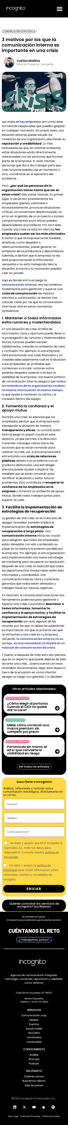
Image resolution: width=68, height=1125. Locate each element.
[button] (60, 9)
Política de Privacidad (30, 1116)
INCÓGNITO (34, 1071)
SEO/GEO (34, 1033)
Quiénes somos (34, 1076)
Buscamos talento (34, 1081)
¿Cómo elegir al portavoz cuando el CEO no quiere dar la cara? (27, 706)
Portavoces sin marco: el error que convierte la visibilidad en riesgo (27, 750)
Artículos (34, 1059)
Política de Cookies (51, 1116)
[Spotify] (53, 1107)
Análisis (34, 1055)
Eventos (34, 1024)
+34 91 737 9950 (39, 1001)
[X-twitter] (24, 1107)
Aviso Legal (13, 1116)
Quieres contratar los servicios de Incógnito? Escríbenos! (34, 905)
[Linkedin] (14, 1107)
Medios (34, 1020)
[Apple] (43, 1107)
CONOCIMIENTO (34, 1049)
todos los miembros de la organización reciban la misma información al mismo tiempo (34, 385)
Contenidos (34, 1037)
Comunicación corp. (34, 1015)
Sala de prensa (34, 1085)
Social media (34, 1028)
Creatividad (34, 1042)
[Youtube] (34, 1107)
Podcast (34, 1063)
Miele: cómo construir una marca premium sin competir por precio (28, 728)
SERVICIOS (34, 1010)
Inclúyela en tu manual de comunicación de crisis (33, 645)
